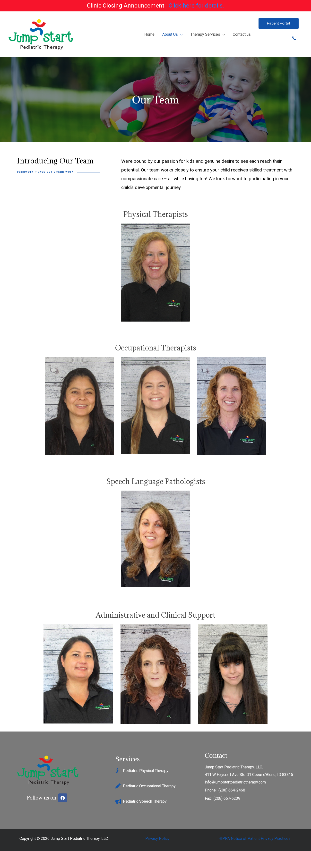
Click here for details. (196, 5)
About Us (170, 34)
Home (149, 34)
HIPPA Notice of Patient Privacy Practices (254, 838)
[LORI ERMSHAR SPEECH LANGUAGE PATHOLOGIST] (155, 539)
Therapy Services (205, 34)
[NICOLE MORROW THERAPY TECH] (233, 674)
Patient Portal (278, 23)
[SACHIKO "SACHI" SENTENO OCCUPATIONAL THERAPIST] (79, 406)
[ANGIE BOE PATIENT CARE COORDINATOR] (155, 674)
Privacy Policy (157, 838)
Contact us (242, 34)
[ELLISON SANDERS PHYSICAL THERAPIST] (155, 272)
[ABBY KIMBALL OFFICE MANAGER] (78, 674)
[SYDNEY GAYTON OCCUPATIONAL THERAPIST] (155, 406)
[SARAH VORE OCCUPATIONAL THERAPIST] (231, 406)
